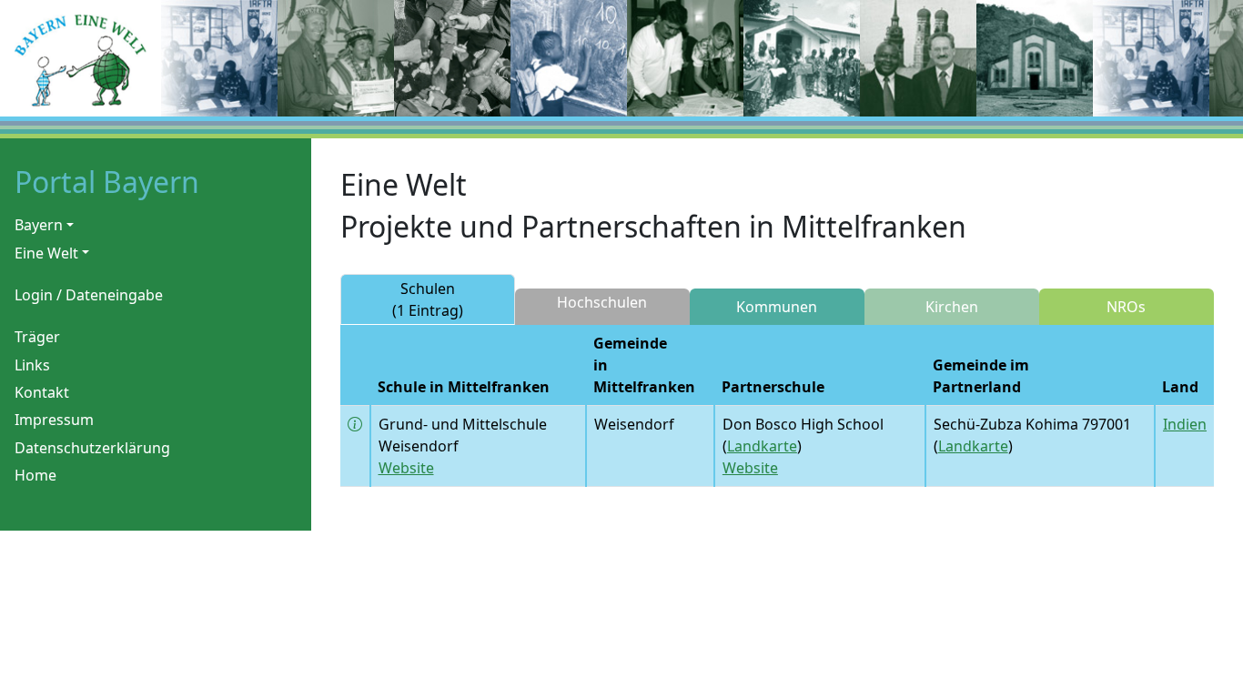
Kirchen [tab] (951, 307)
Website (406, 468)
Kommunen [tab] (776, 307)
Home (35, 475)
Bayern (39, 225)
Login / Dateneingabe (89, 295)
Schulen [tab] (427, 299)
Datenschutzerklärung (92, 448)
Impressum (54, 420)
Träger (37, 337)
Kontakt (42, 392)
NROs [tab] (1126, 307)
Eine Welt (46, 253)
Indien (1185, 424)
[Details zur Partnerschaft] (355, 424)
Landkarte (762, 446)
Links (32, 365)
